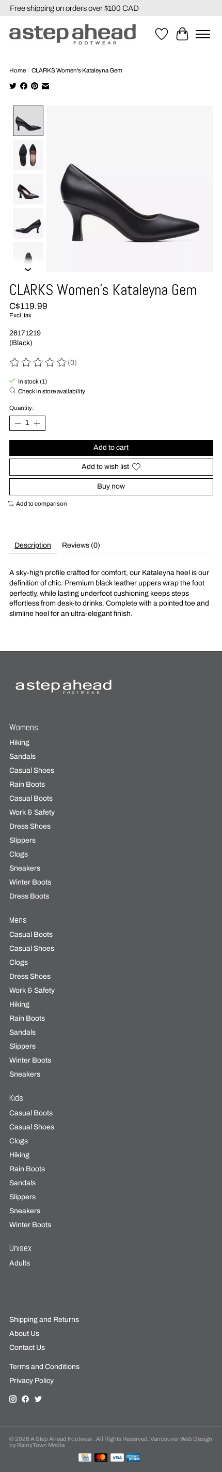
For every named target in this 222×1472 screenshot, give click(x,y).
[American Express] (133, 1458)
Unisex (20, 1248)
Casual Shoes (31, 770)
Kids (16, 1098)
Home (17, 70)
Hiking (19, 742)
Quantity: (21, 408)
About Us (24, 1333)
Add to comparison (41, 504)
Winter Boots (30, 882)
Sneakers (24, 868)
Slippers (22, 840)
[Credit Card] (84, 1458)
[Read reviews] (38, 362)
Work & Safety (32, 812)
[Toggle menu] (203, 34)
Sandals (22, 756)
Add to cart (111, 447)
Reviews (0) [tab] (81, 545)
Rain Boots (27, 784)
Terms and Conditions (44, 1367)
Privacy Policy (31, 1381)
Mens (18, 920)
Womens (23, 727)
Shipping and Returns (44, 1319)
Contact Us (27, 1347)
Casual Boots (31, 798)
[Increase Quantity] (36, 423)
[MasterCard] (101, 1458)
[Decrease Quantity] (17, 423)
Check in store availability (51, 391)
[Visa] (117, 1458)
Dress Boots (29, 896)
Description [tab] (32, 545)
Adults (19, 1263)
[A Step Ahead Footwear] (72, 34)
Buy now (111, 486)
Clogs (18, 854)
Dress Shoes (30, 826)
